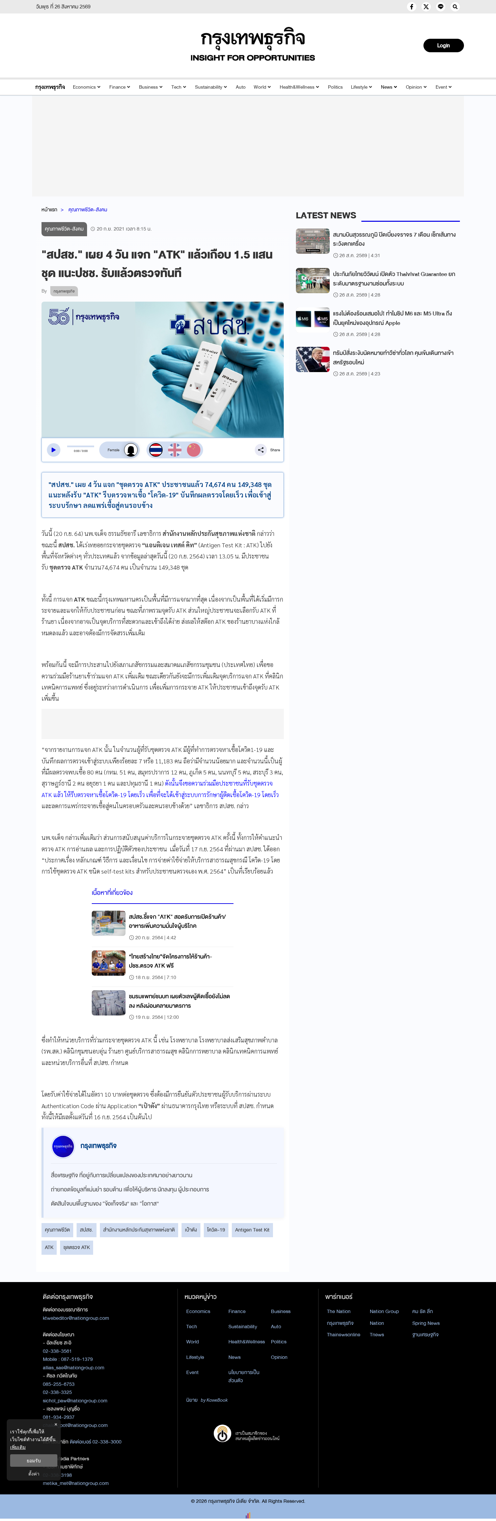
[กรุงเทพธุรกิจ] (50, 87)
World (260, 87)
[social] (411, 6)
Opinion (414, 87)
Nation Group (384, 1311)
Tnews (377, 1334)
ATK (49, 1247)
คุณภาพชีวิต (57, 1229)
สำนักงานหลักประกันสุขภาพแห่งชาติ (139, 1229)
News (386, 87)
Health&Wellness (297, 87)
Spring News (426, 1323)
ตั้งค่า (33, 1473)
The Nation (339, 1311)
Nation (377, 1323)
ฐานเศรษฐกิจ (425, 1334)
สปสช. (86, 1229)
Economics (84, 87)
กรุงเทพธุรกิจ (340, 1323)
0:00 (77, 451)
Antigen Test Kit (252, 1229)
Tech (176, 87)
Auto (241, 87)
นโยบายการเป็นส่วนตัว (243, 1376)
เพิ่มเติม (18, 1447)
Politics (335, 87)
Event (441, 87)
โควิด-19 (216, 1229)
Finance (117, 87)
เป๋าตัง (191, 1229)
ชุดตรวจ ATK (76, 1247)
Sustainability (208, 87)
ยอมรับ (34, 1460)
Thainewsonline (343, 1334)
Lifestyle (359, 87)
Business (148, 87)
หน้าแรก (49, 209)
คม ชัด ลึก (422, 1311)
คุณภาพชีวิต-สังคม (87, 209)
